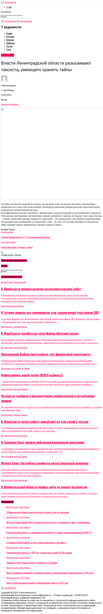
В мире (9, 33)
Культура (10, 39)
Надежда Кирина (9, 104)
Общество (10, 43)
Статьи (9, 46)
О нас (9, 7)
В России (10, 36)
